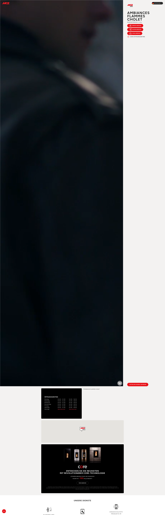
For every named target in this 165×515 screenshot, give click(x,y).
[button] (82, 429)
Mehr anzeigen (82, 483)
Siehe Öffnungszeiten (137, 36)
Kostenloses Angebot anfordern (137, 384)
